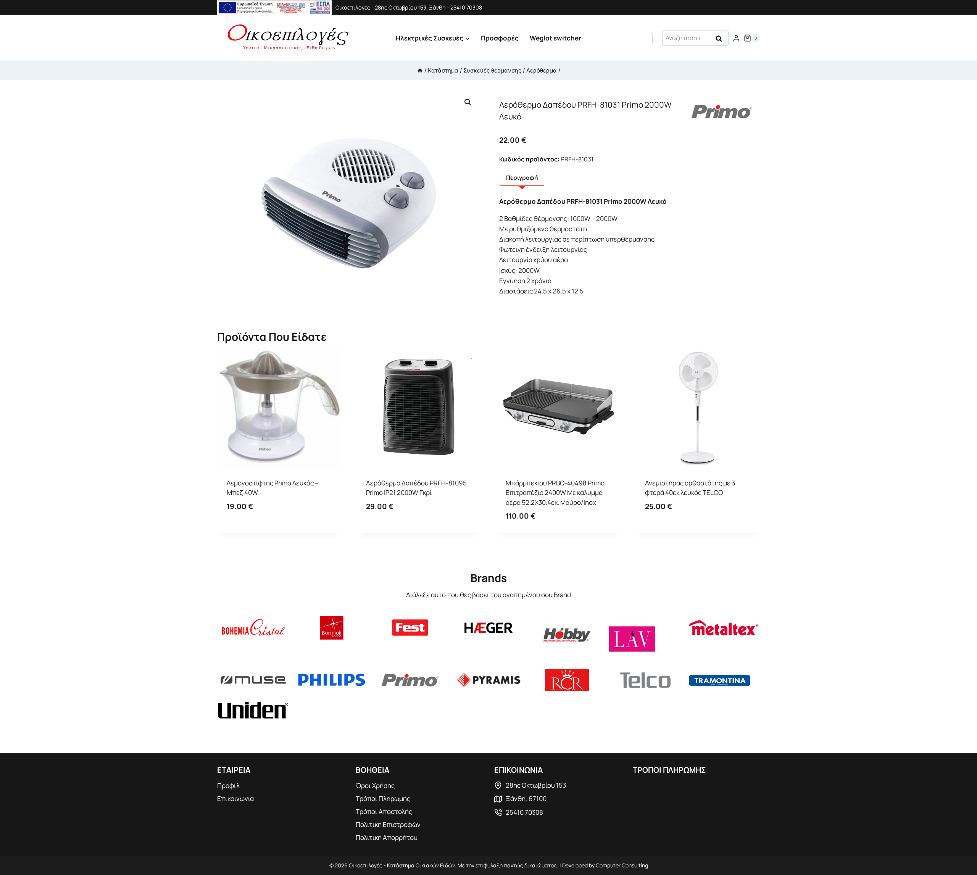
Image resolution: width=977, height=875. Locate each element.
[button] (468, 102)
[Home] (420, 70)
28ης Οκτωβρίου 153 (536, 785)
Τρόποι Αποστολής (384, 811)
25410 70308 (466, 7)
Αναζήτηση (721, 39)
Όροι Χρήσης (375, 785)
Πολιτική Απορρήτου (387, 837)
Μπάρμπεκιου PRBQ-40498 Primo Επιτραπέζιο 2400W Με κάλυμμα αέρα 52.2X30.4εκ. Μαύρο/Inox (555, 493)
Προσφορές (500, 38)
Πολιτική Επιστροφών (388, 824)
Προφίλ (228, 785)
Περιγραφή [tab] (522, 178)
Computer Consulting (622, 865)
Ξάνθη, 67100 (526, 798)
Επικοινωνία (235, 798)
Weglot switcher (555, 38)
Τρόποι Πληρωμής (383, 798)
